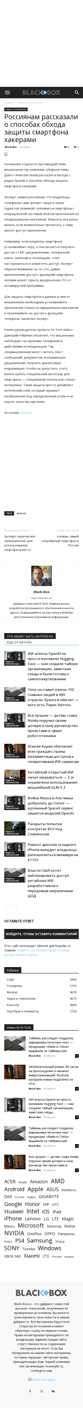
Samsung (39, 1240)
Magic (68, 1219)
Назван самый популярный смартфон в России (60, 540)
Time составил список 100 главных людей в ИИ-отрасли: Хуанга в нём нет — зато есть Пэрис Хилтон (53, 697)
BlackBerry (69, 1190)
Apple (35, 1189)
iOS (46, 1211)
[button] (7, 92)
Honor (32, 1204)
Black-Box (11, 146)
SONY (11, 1248)
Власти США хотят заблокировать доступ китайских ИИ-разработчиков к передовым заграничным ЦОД (50, 883)
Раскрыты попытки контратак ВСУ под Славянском (45, 828)
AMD (58, 1181)
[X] (41, 1391)
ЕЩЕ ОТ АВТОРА (19, 642)
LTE (55, 1219)
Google (13, 1204)
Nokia (69, 1226)
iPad (57, 1212)
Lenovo (33, 1218)
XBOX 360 (12, 1256)
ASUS (52, 1189)
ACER (10, 1181)
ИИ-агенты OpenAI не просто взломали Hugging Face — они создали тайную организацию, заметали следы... (51, 1106)
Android (21, 513)
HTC (55, 1204)
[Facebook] (30, 1391)
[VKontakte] (53, 1391)
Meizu (9, 1226)
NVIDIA (14, 1233)
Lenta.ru (26, 412)
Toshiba (28, 1249)
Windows (49, 1248)
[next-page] (13, 906)
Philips (8, 1241)
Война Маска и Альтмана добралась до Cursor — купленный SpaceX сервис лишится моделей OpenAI (51, 805)
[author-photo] (41, 586)
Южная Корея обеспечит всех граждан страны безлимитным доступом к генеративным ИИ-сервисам (53, 754)
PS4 (19, 1240)
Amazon (39, 1181)
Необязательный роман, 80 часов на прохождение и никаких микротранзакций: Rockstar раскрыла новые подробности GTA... (53, 1075)
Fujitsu (31, 1197)
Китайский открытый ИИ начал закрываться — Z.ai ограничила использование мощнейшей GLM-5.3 (52, 780)
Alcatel (23, 1182)
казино (69, 1256)
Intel (32, 1211)
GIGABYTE (49, 1196)
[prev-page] (7, 906)
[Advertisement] (41, 43)
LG (46, 1219)
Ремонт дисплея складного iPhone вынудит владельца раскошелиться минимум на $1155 (53, 852)
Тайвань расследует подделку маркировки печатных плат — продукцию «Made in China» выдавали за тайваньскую (51, 1044)
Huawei (13, 1211)
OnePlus (34, 1234)
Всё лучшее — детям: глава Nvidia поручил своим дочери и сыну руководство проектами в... (54, 1161)
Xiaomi (32, 1255)
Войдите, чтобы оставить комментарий (41, 934)
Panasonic (66, 1234)
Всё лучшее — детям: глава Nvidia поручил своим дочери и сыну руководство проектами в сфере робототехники (53, 725)
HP (46, 1204)
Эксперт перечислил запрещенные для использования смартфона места (19, 543)
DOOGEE (19, 1197)
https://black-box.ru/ (41, 598)
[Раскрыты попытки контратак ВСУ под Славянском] (15, 828)
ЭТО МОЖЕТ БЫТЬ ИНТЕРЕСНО (30, 636)
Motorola (54, 1226)
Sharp (60, 1241)
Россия (57, 1256)
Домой (8, 102)
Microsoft (31, 1225)
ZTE (46, 1256)
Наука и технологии (30, 102)
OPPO (49, 1234)
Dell (8, 1196)
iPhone (13, 1218)
